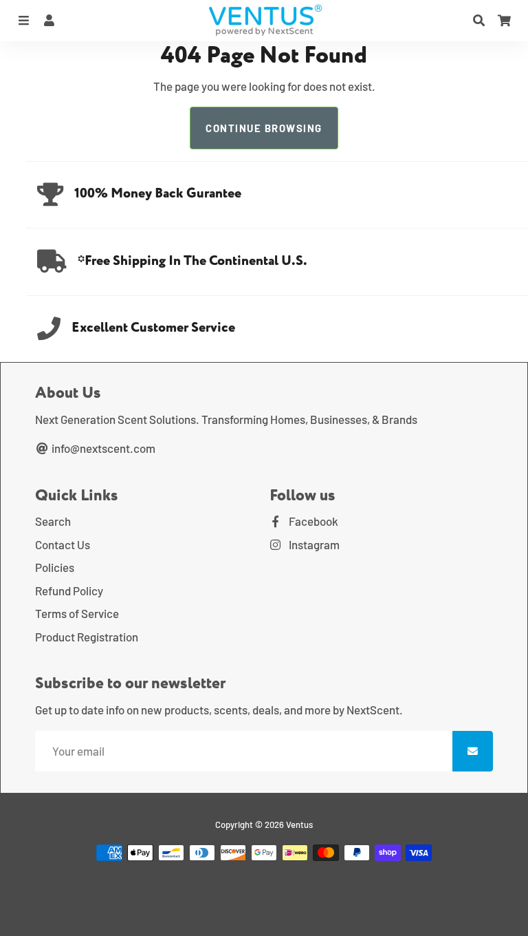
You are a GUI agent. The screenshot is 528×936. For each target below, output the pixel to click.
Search (53, 521)
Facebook (312, 521)
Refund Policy (69, 590)
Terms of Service (77, 613)
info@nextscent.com (102, 448)
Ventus (299, 824)
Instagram (313, 544)
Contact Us (62, 544)
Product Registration (86, 637)
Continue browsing (264, 128)
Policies (54, 567)
